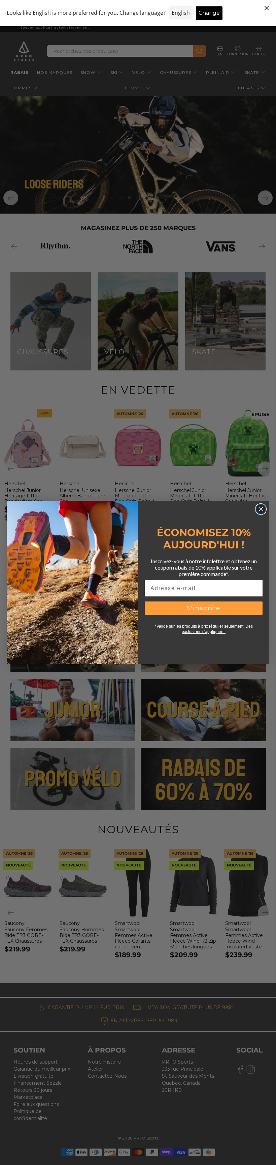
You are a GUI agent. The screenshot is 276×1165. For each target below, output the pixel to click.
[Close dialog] (261, 509)
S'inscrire (203, 608)
